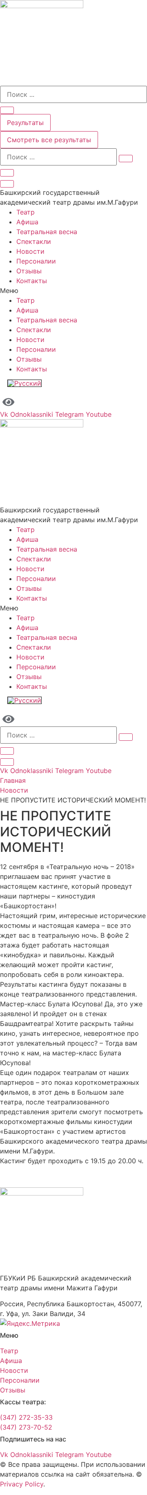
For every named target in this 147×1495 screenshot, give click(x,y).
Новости (30, 251)
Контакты (31, 281)
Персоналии (36, 261)
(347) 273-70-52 (26, 1427)
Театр (25, 212)
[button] (73, 290)
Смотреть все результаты (49, 140)
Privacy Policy (21, 1484)
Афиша (27, 222)
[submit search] (126, 158)
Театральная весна (46, 232)
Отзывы (29, 271)
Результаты (25, 122)
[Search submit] (7, 110)
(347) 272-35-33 (26, 1417)
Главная (13, 780)
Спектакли (33, 241)
